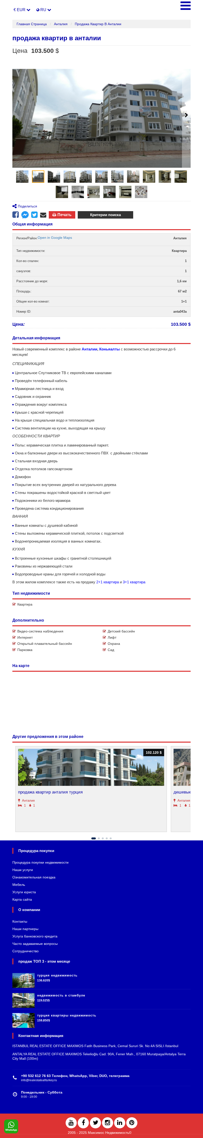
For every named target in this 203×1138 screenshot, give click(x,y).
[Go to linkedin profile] (119, 1122)
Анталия (61, 24)
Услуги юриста (24, 892)
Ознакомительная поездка (33, 877)
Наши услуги (22, 870)
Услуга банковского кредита (34, 936)
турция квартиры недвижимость (66, 1015)
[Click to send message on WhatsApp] (11, 1126)
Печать (64, 215)
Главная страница (32, 24)
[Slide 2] (99, 838)
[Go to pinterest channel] (131, 1122)
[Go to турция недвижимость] (23, 979)
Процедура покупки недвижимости (40, 862)
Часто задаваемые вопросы (35, 944)
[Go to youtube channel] (71, 1122)
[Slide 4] (107, 838)
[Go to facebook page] (15, 215)
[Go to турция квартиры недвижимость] (23, 1019)
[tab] (22, 176)
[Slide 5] (111, 838)
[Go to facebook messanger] (25, 215)
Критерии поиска (105, 215)
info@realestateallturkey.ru (39, 1080)
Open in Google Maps (55, 238)
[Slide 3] (103, 838)
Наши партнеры (25, 929)
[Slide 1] (93, 838)
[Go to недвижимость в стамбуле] (23, 999)
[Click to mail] (43, 215)
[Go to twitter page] (95, 1122)
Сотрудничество (25, 951)
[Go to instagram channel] (107, 1122)
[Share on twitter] (34, 215)
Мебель (18, 885)
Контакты (19, 921)
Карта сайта (22, 899)
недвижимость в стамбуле (61, 995)
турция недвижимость (57, 975)
